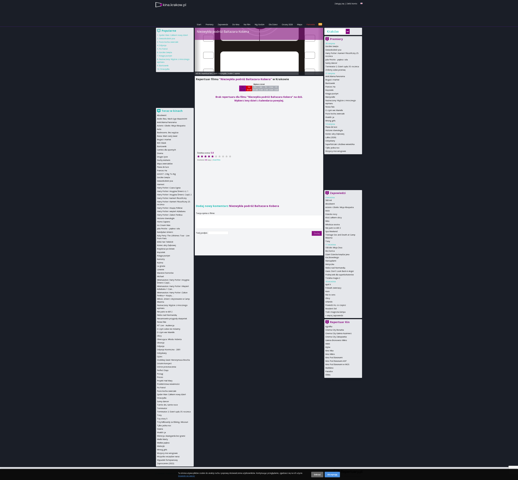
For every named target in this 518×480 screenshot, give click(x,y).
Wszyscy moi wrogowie (335, 151)
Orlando (329, 301)
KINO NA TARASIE (165, 242)
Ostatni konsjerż (164, 363)
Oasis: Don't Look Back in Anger (339, 271)
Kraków (333, 31)
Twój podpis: (202, 233)
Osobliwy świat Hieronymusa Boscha (173, 360)
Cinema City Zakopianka (336, 336)
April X (328, 284)
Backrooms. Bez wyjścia (167, 132)
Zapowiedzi (223, 24)
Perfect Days (162, 370)
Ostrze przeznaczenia (166, 366)
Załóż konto (351, 3)
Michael (160, 276)
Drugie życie (162, 156)
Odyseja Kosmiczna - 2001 (168, 349)
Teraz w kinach (172, 111)
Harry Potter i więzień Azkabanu (171, 211)
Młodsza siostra (332, 224)
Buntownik (330, 83)
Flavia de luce (331, 127)
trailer (230, 73)
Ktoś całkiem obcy (333, 217)
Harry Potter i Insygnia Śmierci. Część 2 (174, 194)
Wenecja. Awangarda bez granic (171, 436)
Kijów (327, 347)
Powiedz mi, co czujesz (335, 305)
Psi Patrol (163, 49)
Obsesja (160, 342)
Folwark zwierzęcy (333, 288)
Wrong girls (330, 120)
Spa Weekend (331, 231)
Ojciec (159, 356)
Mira (327, 221)
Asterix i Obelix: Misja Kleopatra (339, 207)
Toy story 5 (162, 418)
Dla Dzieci (273, 24)
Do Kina (235, 24)
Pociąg (160, 373)
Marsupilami (330, 260)
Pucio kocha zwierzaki (335, 113)
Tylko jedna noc (332, 147)
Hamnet (160, 184)
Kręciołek (329, 90)
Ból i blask (161, 143)
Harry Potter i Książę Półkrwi (169, 208)
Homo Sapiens (163, 221)
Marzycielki (330, 97)
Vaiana (160, 429)
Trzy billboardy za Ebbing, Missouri (172, 422)
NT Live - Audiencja (165, 325)
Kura (327, 291)
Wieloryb (161, 446)
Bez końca (330, 251)
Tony (327, 241)
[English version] (361, 3)
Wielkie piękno (163, 442)
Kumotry (161, 259)
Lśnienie (160, 269)
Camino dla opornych (166, 149)
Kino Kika (329, 350)
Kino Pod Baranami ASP (336, 361)
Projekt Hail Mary (164, 380)
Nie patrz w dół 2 (333, 228)
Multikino (329, 368)
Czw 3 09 (271, 88)
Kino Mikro (330, 354)
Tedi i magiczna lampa (335, 312)
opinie (237, 73)
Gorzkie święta (331, 46)
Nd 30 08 (249, 88)
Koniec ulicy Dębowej (334, 134)
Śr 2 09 (266, 88)
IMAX (327, 343)
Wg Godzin (259, 24)
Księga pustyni (331, 93)
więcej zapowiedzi (335, 315)
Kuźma (160, 262)
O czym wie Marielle (334, 110)
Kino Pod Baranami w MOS (337, 364)
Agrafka (328, 326)
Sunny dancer (331, 63)
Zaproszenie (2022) (165, 463)
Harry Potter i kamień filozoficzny (172, 198)
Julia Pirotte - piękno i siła (336, 59)
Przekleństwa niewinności (168, 384)
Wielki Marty (162, 439)
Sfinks (327, 374)
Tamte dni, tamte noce (167, 404)
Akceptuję (332, 474)
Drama (160, 153)
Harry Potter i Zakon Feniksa (169, 215)
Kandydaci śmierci (165, 232)
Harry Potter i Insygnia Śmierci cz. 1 (172, 191)
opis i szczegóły (220, 73)
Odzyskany (330, 140)
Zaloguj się (339, 3)
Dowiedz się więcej (186, 476)
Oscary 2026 (287, 24)
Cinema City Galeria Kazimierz (338, 333)
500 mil (328, 200)
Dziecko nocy (331, 214)
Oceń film (216, 160)
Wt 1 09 (261, 88)
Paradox (329, 371)
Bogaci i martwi (332, 79)
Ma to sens (330, 294)
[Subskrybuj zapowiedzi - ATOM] (320, 24)
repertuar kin (206, 73)
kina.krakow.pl (174, 4)
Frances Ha (330, 86)
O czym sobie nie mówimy (168, 329)
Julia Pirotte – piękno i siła (168, 228)
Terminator (162, 408)
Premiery (209, 24)
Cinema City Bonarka (334, 330)
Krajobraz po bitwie (166, 248)
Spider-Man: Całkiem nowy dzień (173, 35)
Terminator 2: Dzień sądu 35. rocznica (342, 66)
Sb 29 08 (242, 88)
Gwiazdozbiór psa (333, 49)
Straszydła (164, 69)
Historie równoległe (334, 130)
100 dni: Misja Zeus (333, 247)
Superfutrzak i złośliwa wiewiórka (340, 144)
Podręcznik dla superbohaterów (339, 274)
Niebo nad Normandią (335, 267)
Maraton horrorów (165, 273)
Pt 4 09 (276, 88)
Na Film (247, 24)
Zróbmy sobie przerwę (335, 70)
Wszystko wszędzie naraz (168, 456)
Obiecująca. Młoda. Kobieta (169, 339)
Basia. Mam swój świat (167, 136)
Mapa (299, 24)
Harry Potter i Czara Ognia (168, 187)
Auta (327, 210)
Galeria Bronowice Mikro (336, 340)
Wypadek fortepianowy (167, 460)
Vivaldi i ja (329, 117)
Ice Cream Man (163, 225)
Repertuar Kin (340, 322)
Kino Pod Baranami (334, 357)
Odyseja (162, 45)
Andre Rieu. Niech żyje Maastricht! (172, 118)
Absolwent (330, 203)
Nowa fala (329, 106)
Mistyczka (329, 264)
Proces (160, 377)
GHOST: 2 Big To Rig (166, 174)
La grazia (161, 266)
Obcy (327, 298)
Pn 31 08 (255, 88)
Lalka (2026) (330, 137)
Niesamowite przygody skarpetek (172, 318)
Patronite (310, 24)
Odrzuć (317, 474)
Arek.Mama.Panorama (335, 76)
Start (199, 24)
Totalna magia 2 (332, 278)
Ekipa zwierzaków (165, 163)
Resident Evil (331, 308)
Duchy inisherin (163, 160)
